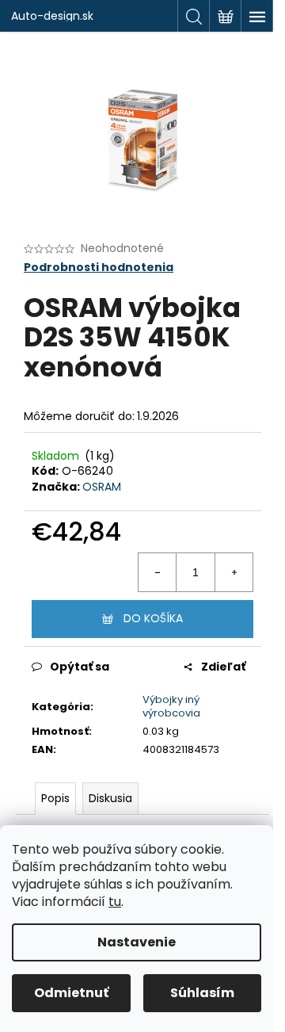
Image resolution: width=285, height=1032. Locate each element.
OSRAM (101, 487)
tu (114, 901)
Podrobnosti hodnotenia (98, 267)
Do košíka (153, 618)
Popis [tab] (55, 798)
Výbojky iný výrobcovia (171, 706)
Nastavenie (136, 942)
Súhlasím (202, 993)
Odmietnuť (71, 993)
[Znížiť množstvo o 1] (158, 572)
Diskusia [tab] (110, 798)
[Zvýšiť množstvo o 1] (234, 572)
